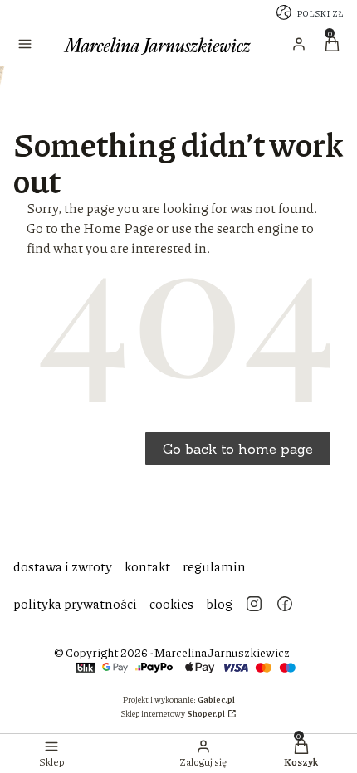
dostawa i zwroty (62, 566)
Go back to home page (238, 448)
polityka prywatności (75, 603)
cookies (171, 603)
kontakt (147, 566)
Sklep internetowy (172, 713)
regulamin (214, 566)
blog (219, 603)
